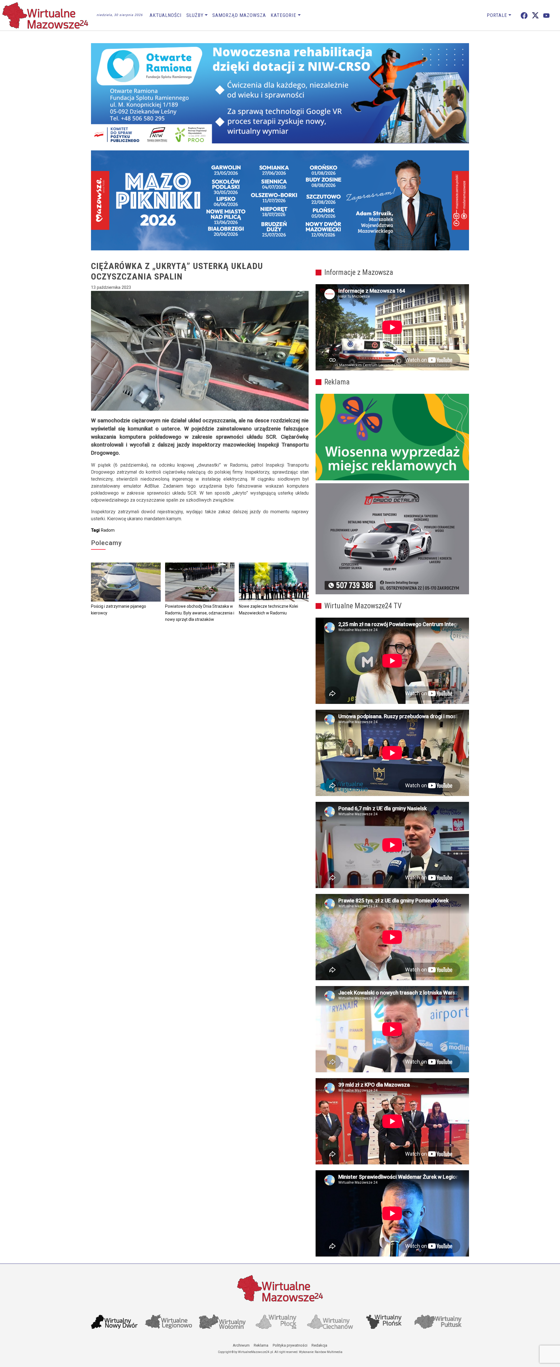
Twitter (535, 15)
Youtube (546, 15)
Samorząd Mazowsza (239, 15)
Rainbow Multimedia (328, 1352)
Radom (108, 530)
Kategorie (283, 15)
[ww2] (392, 437)
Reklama (261, 1345)
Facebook (524, 15)
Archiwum (241, 1345)
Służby (195, 15)
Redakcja (319, 1345)
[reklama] (392, 539)
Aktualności (166, 15)
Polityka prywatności (290, 1345)
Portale (497, 15)
